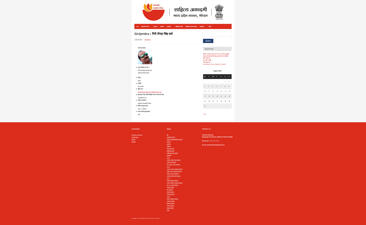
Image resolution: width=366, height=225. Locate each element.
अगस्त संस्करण (170, 206)
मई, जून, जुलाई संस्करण (172, 185)
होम (137, 26)
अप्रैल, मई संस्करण (171, 162)
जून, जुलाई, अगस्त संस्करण (173, 165)
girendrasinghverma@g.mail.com (150, 92)
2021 (168, 178)
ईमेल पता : (141, 89)
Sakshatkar (147, 39)
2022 (168, 167)
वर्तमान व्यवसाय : (142, 100)
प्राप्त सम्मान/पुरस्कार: (144, 111)
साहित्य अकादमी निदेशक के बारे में (175, 139)
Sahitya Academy (137, 135)
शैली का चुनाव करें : (143, 106)
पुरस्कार (155, 26)
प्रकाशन (169, 26)
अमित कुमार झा (206, 62)
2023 (168, 158)
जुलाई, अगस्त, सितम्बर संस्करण (174, 171)
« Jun (204, 114)
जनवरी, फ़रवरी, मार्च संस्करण (174, 160)
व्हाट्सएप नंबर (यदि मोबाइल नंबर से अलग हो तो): (151, 94)
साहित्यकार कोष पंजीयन (191, 26)
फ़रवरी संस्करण (170, 192)
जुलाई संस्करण (170, 208)
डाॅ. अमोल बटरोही (207, 60)
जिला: (139, 77)
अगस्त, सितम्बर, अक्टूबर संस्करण (175, 183)
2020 (168, 197)
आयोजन (162, 26)
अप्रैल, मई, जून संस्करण (173, 174)
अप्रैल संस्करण (170, 187)
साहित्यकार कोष (179, 26)
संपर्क (210, 26)
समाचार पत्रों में (170, 149)
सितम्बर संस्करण (171, 203)
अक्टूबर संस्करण (171, 201)
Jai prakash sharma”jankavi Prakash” (214, 64)
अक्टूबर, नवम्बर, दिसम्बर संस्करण (175, 169)
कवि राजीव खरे (206, 58)
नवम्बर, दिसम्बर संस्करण (172, 181)
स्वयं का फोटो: (142, 48)
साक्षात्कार (202, 26)
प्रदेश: (139, 83)
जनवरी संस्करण (170, 194)
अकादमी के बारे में (145, 26)
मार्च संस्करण (170, 190)
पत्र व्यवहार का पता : (143, 67)
